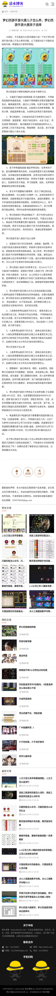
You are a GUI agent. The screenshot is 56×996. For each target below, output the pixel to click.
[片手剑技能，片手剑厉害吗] (9, 745)
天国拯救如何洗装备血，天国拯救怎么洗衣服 (23, 611)
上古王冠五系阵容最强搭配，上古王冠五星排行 (24, 535)
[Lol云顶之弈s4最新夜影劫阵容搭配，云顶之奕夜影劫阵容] (41, 574)
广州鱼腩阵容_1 (26, 727)
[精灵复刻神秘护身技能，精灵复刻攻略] (41, 549)
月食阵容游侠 (25, 699)
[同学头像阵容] (9, 760)
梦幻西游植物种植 (27, 627)
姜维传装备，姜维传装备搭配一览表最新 (20, 586)
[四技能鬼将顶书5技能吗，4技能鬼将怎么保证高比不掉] (9, 688)
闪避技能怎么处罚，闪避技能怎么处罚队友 (22, 561)
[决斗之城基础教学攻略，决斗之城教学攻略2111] (41, 599)
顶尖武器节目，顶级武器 (30, 713)
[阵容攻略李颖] (9, 645)
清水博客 (12, 4)
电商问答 (13, 12)
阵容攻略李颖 (25, 641)
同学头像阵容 (25, 756)
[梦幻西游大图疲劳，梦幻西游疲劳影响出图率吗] (9, 911)
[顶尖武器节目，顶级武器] (9, 717)
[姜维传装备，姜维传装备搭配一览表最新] (14, 574)
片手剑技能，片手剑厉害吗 (31, 742)
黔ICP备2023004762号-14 (17, 992)
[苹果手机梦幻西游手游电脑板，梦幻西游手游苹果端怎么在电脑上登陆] (9, 897)
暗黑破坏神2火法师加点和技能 (33, 670)
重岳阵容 (23, 655)
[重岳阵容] (9, 659)
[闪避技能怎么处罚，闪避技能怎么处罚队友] (14, 549)
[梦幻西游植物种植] (9, 630)
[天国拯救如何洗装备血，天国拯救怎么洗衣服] (14, 599)
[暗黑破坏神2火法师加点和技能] (9, 673)
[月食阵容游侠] (9, 702)
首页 (6, 12)
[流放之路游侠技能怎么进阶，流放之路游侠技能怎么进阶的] (41, 523)
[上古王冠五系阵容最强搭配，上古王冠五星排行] (14, 523)
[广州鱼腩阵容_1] (9, 731)
